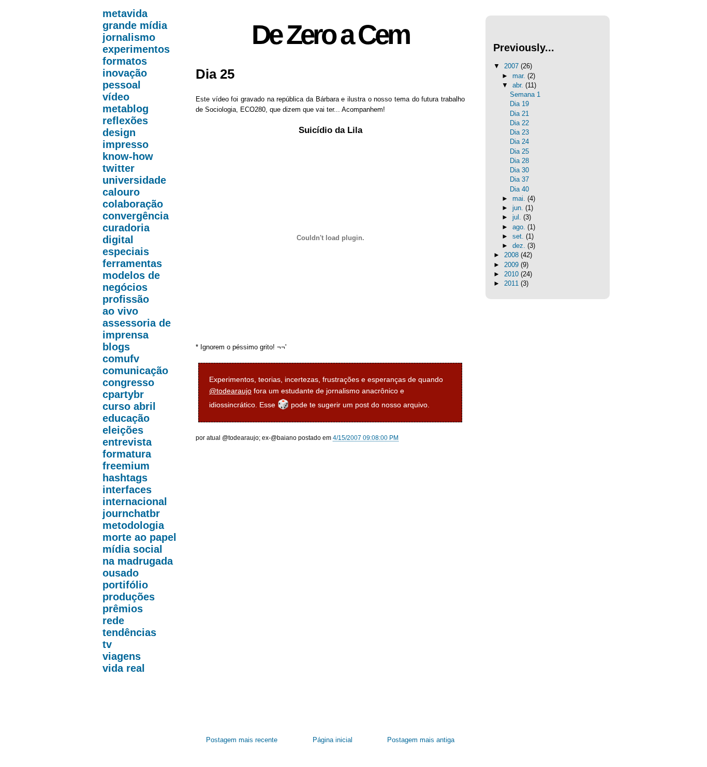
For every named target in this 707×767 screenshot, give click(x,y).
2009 (512, 265)
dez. (519, 245)
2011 (512, 283)
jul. (517, 217)
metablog (125, 108)
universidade (134, 180)
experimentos (136, 49)
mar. (519, 76)
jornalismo (128, 37)
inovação (124, 73)
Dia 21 (519, 113)
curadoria (126, 227)
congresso (128, 382)
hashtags (125, 477)
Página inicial (332, 740)
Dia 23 (519, 132)
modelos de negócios (131, 281)
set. (519, 236)
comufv (120, 358)
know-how (127, 156)
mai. (519, 198)
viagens (121, 656)
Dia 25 (215, 74)
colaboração (132, 204)
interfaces (127, 489)
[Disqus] (330, 598)
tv (107, 644)
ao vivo (120, 311)
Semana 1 (525, 94)
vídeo (115, 96)
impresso (125, 144)
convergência (135, 216)
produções (128, 596)
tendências (129, 632)
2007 (512, 66)
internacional (134, 501)
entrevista (127, 442)
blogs (116, 346)
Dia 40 (519, 189)
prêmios (122, 608)
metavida (125, 13)
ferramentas (132, 263)
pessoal (121, 85)
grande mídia (134, 25)
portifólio (125, 585)
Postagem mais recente (241, 740)
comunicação (135, 370)
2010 (512, 274)
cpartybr (123, 394)
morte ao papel (139, 537)
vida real (123, 668)
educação (126, 418)
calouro (121, 192)
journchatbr (131, 513)
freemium (126, 465)
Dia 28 (519, 161)
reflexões (125, 120)
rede (113, 620)
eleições (122, 430)
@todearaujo (230, 391)
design (119, 132)
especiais (125, 251)
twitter (118, 168)
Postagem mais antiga (420, 740)
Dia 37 (519, 179)
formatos (124, 61)
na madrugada (137, 561)
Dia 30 (519, 170)
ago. (519, 227)
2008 (512, 255)
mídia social (132, 549)
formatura (126, 454)
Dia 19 (519, 104)
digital (118, 239)
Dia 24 (519, 141)
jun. (518, 208)
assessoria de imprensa (136, 329)
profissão (125, 299)
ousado (120, 573)
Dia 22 (519, 123)
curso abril (129, 406)
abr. (518, 85)
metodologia (133, 525)
